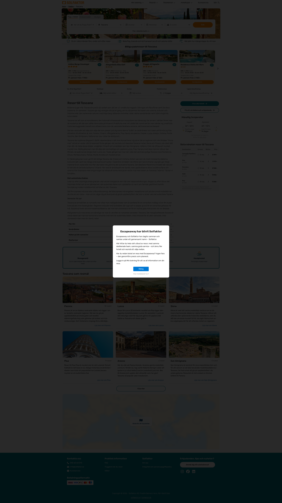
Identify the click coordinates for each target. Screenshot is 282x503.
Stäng (141, 269)
